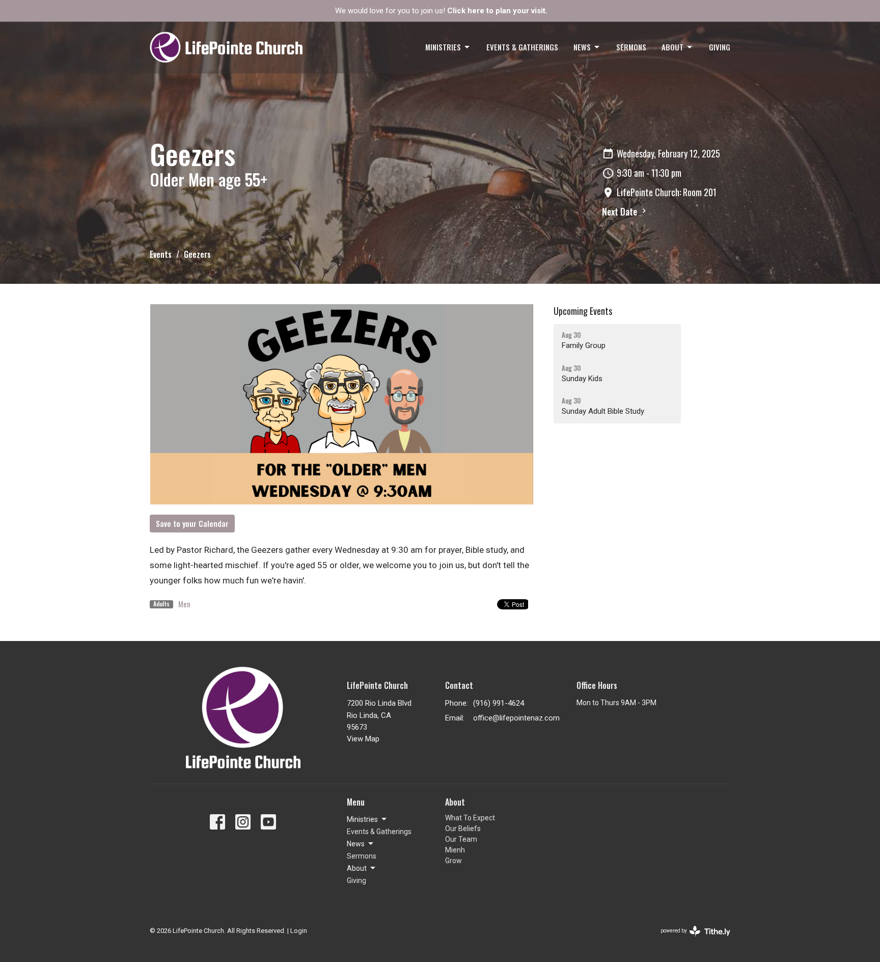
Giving (719, 46)
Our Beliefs (463, 828)
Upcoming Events (583, 310)
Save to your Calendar (192, 523)
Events (161, 254)
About (672, 46)
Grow (453, 861)
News (582, 46)
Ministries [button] (362, 819)
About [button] (357, 868)
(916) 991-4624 (498, 703)
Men (184, 603)
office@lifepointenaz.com (516, 718)
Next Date (620, 211)
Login (298, 930)
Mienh (455, 850)
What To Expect (470, 818)
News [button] (356, 844)
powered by (690, 939)
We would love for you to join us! (441, 10)
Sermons (631, 46)
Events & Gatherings (522, 46)
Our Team (461, 839)
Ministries (443, 46)
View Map (363, 738)
